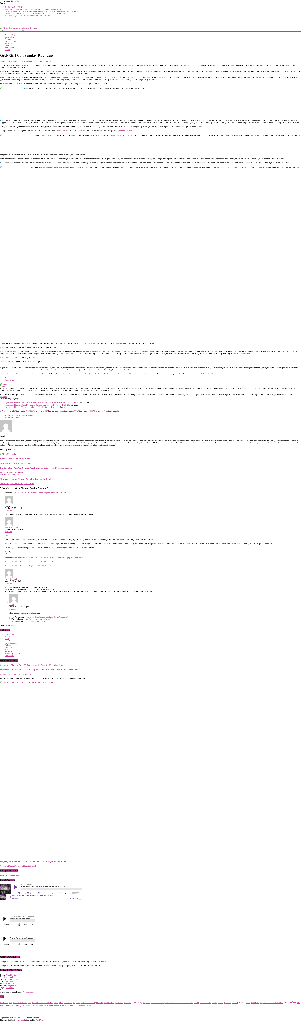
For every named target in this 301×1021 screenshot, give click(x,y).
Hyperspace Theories (12, 41)
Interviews (8, 43)
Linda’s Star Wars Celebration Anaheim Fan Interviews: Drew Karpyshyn (36, 468)
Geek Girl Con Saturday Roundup (19, 415)
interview (190, 1003)
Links (7, 45)
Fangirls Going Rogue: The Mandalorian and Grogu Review (27, 16)
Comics (34, 1003)
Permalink (8, 510)
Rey (258, 1003)
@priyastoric (9, 988)
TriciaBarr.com (129, 370)
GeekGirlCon (43, 61)
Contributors (9, 37)
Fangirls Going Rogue (100, 1003)
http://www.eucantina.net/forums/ (38, 619)
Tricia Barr (73, 1005)
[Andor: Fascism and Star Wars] (8, 454)
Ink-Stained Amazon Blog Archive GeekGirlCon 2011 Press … (35, 566)
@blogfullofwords (13, 986)
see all (20, 399)
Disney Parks (10, 634)
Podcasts (8, 645)
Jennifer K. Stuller (11, 527)
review (254, 1002)
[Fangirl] (3, 384)
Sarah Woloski (279, 1003)
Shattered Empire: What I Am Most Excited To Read (25, 479)
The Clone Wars (37, 1005)
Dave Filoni (40, 1003)
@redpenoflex (9, 977)
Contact (7, 50)
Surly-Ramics (61, 131)
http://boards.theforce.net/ (37, 621)
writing (89, 1005)
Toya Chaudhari (11, 579)
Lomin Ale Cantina (128, 374)
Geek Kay (137, 1002)
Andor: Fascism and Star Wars (15, 458)
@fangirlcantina (95, 374)
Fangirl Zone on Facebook (73, 374)
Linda (21, 472)
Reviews (8, 39)
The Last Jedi (65, 1005)
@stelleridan (9, 983)
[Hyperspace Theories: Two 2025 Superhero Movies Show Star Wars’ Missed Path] (31, 665)
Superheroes (9, 656)
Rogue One (263, 1003)
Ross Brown (271, 1003)
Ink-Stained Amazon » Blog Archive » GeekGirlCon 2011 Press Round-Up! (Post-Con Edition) (47, 558)
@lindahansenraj (11, 979)
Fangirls (34, 61)
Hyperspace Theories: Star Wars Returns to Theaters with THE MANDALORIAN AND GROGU (42, 11)
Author (7, 378)
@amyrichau (9, 990)
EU (61, 1002)
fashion (111, 1003)
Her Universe (156, 1003)
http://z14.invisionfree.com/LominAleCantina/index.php (46, 617)
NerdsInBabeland (90, 343)
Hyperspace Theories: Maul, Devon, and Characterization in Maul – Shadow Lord (35, 405)
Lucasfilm (214, 1003)
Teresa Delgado (26, 1005)
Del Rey (49, 1002)
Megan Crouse (227, 1003)
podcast (241, 1002)
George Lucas (146, 1003)
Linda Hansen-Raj (205, 1003)
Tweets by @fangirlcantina (10, 875)
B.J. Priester (22, 1003)
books (29, 1003)
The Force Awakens (53, 1005)
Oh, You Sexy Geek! (134, 77)
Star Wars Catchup (13, 417)
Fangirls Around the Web (85, 1003)
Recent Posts (9, 380)
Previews (8, 647)
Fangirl (28, 61)
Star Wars (52, 61)
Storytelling (16, 1005)
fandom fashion (68, 1003)
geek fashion (119, 1003)
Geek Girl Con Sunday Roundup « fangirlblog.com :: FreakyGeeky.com (39, 493)
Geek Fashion (10, 641)
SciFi (7, 649)
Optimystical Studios (124, 131)
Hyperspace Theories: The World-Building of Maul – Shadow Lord (30, 407)
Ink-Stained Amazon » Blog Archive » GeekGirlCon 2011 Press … (37, 562)
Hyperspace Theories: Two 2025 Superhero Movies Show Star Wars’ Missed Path (39, 669)
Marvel (220, 1003)
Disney (57, 1002)
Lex (31, 463)
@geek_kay (8, 981)
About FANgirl (10, 35)
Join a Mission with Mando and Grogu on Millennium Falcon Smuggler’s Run (34, 9)
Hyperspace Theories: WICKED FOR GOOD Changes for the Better (33, 861)
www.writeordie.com (242, 354)
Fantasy (7, 639)
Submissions (9, 48)
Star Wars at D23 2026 (13, 7)
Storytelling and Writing (13, 654)
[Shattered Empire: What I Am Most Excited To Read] (10, 475)
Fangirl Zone (150, 374)
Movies (234, 1003)
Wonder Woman (82, 1005)
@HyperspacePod (29, 992)
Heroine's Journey (11, 643)
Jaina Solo (196, 1003)
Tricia (11, 605)
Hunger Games (166, 1003)
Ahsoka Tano (4, 1003)
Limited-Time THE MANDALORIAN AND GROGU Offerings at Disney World (35, 13)
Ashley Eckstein (13, 1003)
